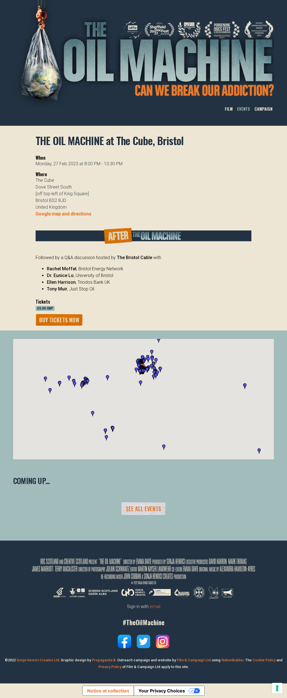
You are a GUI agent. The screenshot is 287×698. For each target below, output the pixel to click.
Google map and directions (63, 214)
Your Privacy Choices (161, 691)
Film (229, 109)
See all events (143, 508)
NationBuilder (232, 660)
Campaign (263, 109)
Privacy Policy (109, 667)
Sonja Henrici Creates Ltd (38, 660)
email (155, 606)
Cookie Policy (264, 660)
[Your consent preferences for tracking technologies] (277, 688)
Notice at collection (108, 691)
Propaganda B (103, 660)
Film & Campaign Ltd (194, 660)
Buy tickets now (59, 320)
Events (243, 109)
